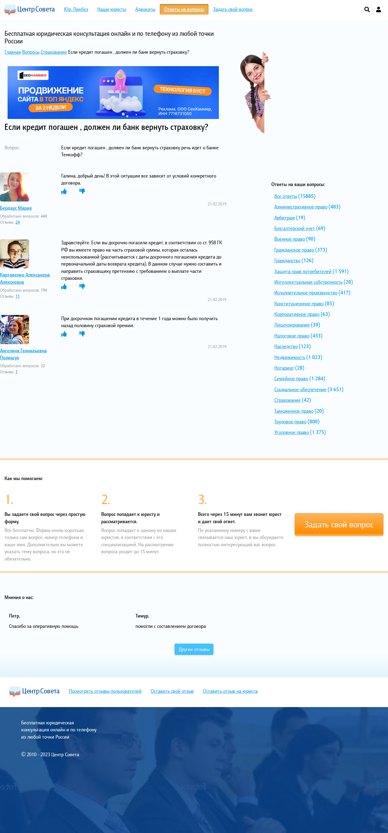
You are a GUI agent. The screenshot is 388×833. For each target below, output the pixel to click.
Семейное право (291, 378)
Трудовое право (290, 421)
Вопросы (30, 52)
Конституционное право (299, 303)
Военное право (289, 238)
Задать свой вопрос (339, 524)
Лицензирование (292, 324)
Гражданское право (294, 249)
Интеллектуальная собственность (308, 282)
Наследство (286, 346)
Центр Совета (29, 10)
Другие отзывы (194, 649)
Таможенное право (293, 411)
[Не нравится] (82, 191)
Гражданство (287, 260)
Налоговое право (291, 335)
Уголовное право (291, 432)
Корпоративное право (296, 314)
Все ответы (285, 196)
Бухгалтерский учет (294, 228)
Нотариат (284, 367)
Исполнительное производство (305, 292)
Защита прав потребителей (303, 271)
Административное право (300, 206)
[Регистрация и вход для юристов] (378, 9)
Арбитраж (284, 217)
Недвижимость (289, 357)
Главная (13, 52)
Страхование (54, 52)
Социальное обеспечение (300, 389)
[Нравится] (64, 191)
